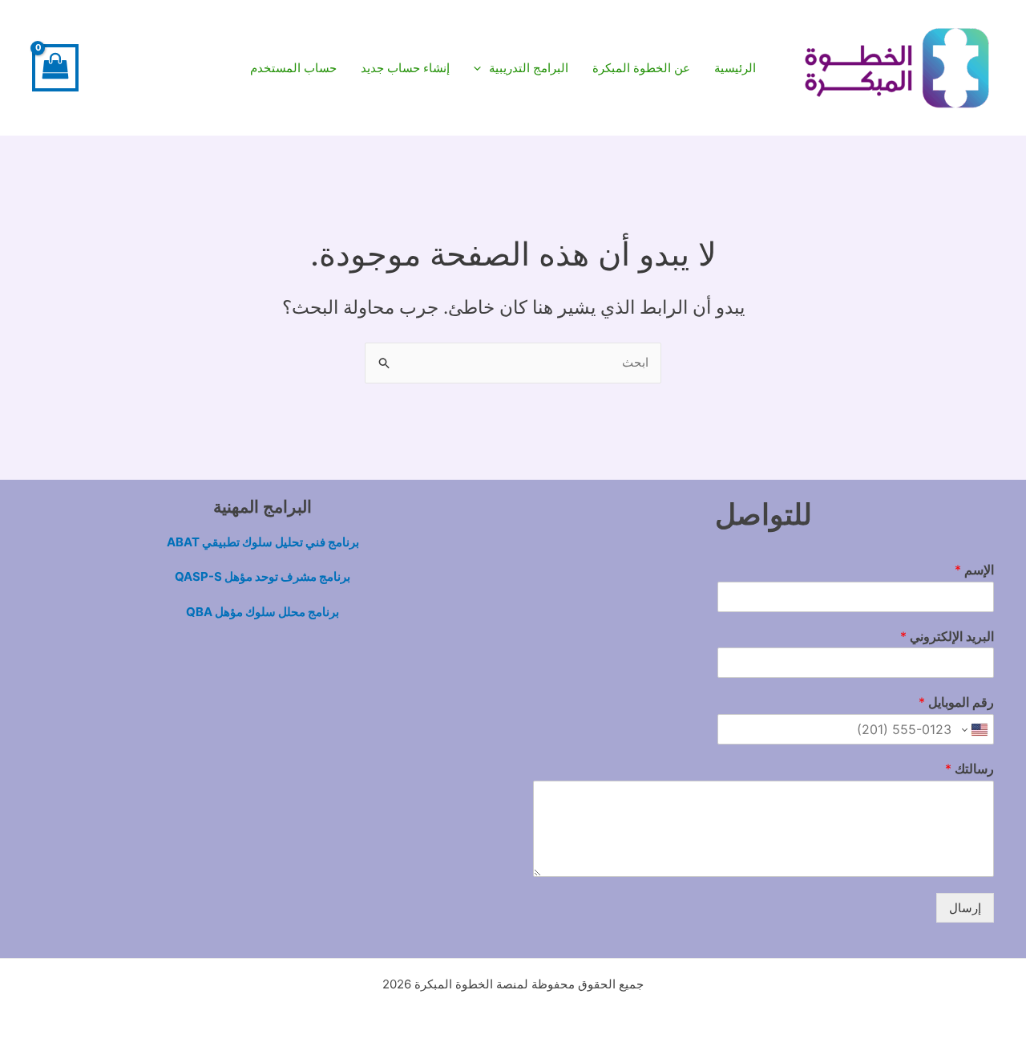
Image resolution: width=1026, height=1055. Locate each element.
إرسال (965, 907)
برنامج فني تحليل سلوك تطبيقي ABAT (263, 542)
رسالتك (969, 769)
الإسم (974, 570)
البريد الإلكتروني (947, 636)
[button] (521, 68)
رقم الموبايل (956, 702)
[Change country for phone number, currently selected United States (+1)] (976, 729)
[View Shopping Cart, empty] (55, 67)
